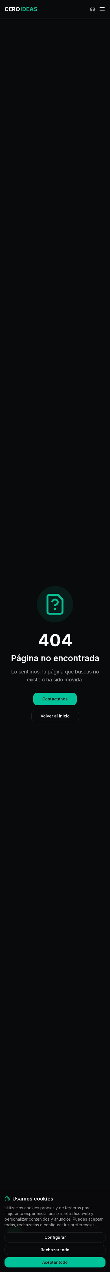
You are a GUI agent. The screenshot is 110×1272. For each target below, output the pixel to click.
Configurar (55, 1237)
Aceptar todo (55, 1262)
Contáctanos (55, 698)
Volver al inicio (55, 715)
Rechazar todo (55, 1249)
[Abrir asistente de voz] (92, 9)
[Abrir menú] (102, 9)
